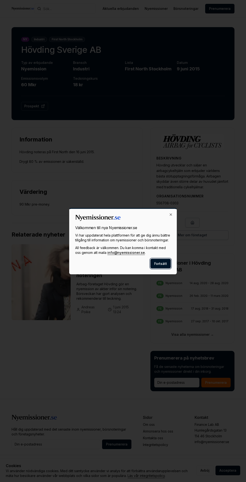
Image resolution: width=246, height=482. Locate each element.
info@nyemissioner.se (126, 252)
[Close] (171, 214)
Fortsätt (160, 263)
